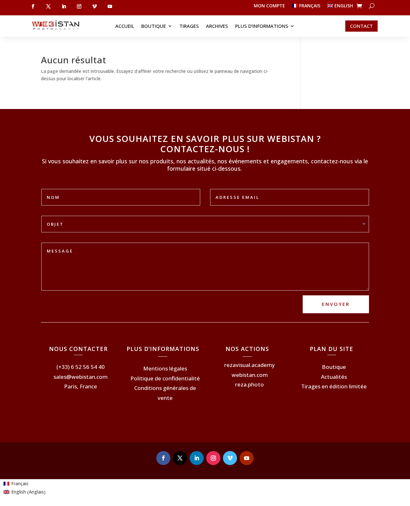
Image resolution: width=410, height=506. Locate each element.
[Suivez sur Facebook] (33, 6)
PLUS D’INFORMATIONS (261, 26)
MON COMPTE (269, 6)
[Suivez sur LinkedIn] (63, 6)
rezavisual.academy (249, 365)
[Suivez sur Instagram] (79, 6)
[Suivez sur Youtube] (109, 6)
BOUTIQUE (153, 26)
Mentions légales (165, 368)
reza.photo (249, 384)
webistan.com (250, 374)
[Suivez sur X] (48, 6)
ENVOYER (336, 304)
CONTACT (361, 26)
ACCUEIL (124, 26)
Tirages (189, 26)
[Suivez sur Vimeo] (94, 6)
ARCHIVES (217, 26)
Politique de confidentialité (165, 378)
